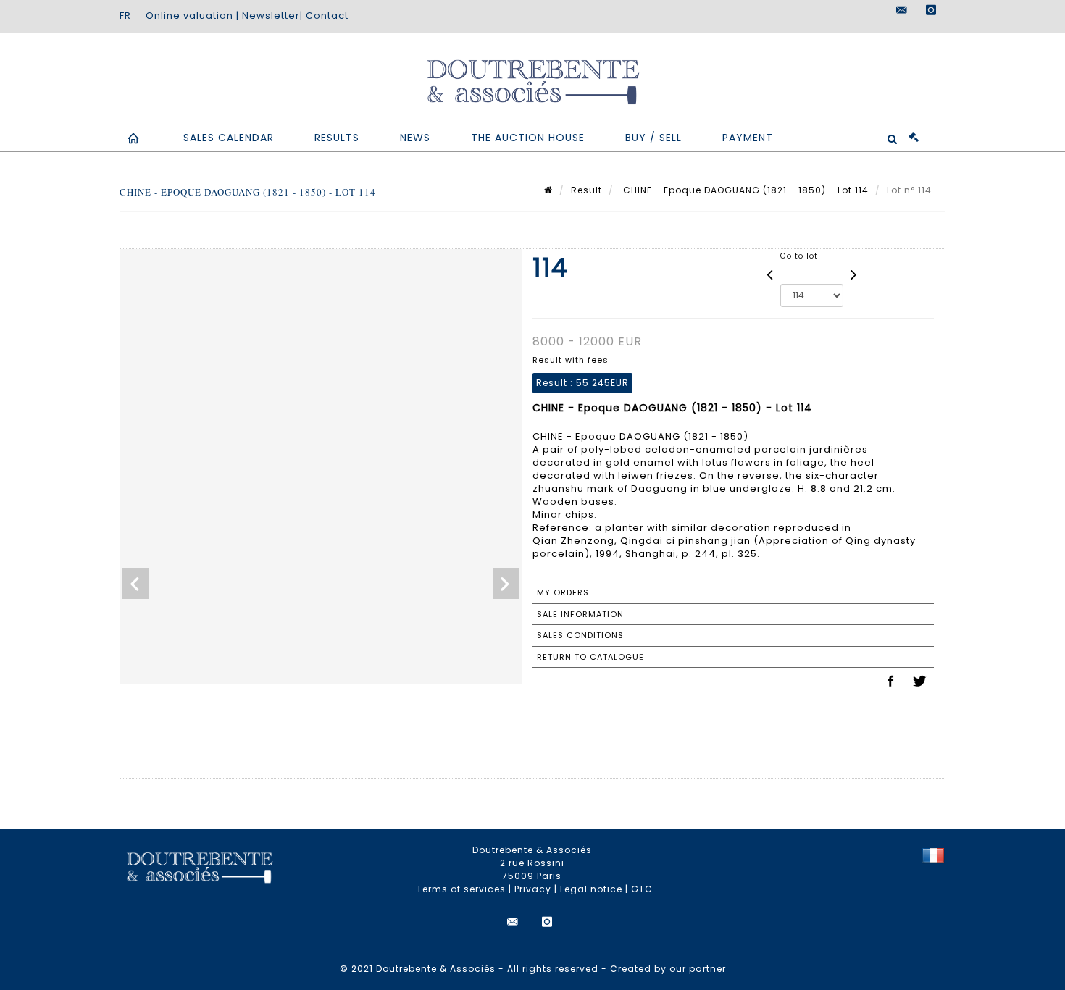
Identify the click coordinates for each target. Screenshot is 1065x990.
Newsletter (271, 15)
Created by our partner (668, 968)
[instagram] (930, 10)
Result (586, 190)
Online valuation (189, 15)
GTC (642, 889)
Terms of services (461, 889)
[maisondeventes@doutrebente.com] (902, 10)
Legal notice (591, 889)
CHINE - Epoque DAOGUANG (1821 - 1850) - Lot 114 (744, 190)
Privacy (532, 889)
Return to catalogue (590, 657)
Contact (327, 15)
